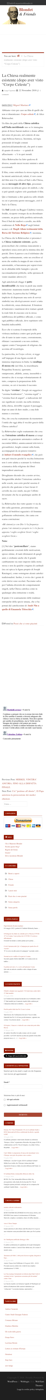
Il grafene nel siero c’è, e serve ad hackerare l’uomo (19, 967)
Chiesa (10, 879)
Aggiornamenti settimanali (16, 1105)
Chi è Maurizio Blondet (13, 843)
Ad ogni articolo (12, 1099)
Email (7, 1082)
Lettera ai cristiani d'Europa (15, 1348)
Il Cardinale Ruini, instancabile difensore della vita (19, 1174)
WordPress (12, 1381)
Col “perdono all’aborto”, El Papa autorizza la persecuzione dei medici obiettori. (23, 794)
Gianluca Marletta (11, 1326)
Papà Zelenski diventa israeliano (13, 926)
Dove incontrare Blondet (14, 856)
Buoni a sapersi (13, 873)
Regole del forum (11, 849)
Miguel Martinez (21, 105)
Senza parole (13, 907)
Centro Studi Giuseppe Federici (16, 1314)
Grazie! (7, 852)
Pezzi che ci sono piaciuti (25, 623)
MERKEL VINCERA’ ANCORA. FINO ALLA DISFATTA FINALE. (19, 783)
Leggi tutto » (29, 1004)
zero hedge (9, 1365)
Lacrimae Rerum (11, 1343)
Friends (11, 885)
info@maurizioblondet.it (21, 3)
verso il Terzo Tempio (10, 1223)
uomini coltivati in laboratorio (13, 1207)
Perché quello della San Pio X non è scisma (17, 1009)
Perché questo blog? (12, 846)
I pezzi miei (12, 890)
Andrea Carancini (11, 1309)
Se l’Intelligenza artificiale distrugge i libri (16, 1239)
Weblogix (24, 1381)
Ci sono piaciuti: (13, 984)
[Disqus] (23, 667)
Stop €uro (8, 1360)
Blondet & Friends (27, 12)
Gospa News (9, 1337)
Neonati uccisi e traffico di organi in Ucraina (17, 956)
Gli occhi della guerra (13, 1331)
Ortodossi (8, 1354)
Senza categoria (14, 902)
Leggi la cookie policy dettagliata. (30, 1389)
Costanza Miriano (11, 1320)
